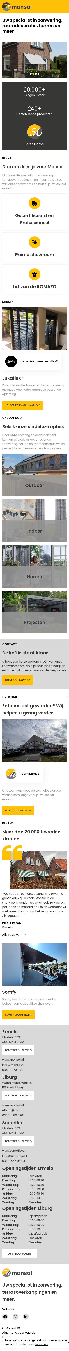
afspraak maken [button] (19, 1253)
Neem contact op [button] (17, 680)
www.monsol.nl (13, 1060)
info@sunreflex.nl (14, 1156)
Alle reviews (10, 935)
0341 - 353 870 (12, 1070)
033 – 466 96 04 (13, 1161)
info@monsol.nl (13, 1065)
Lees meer (41, 1344)
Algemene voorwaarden (19, 1332)
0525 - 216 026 (12, 1115)
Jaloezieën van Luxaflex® (22, 405)
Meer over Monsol (18, 810)
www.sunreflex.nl (14, 1151)
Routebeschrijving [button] (18, 1050)
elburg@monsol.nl (15, 1110)
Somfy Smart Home (18, 1015)
